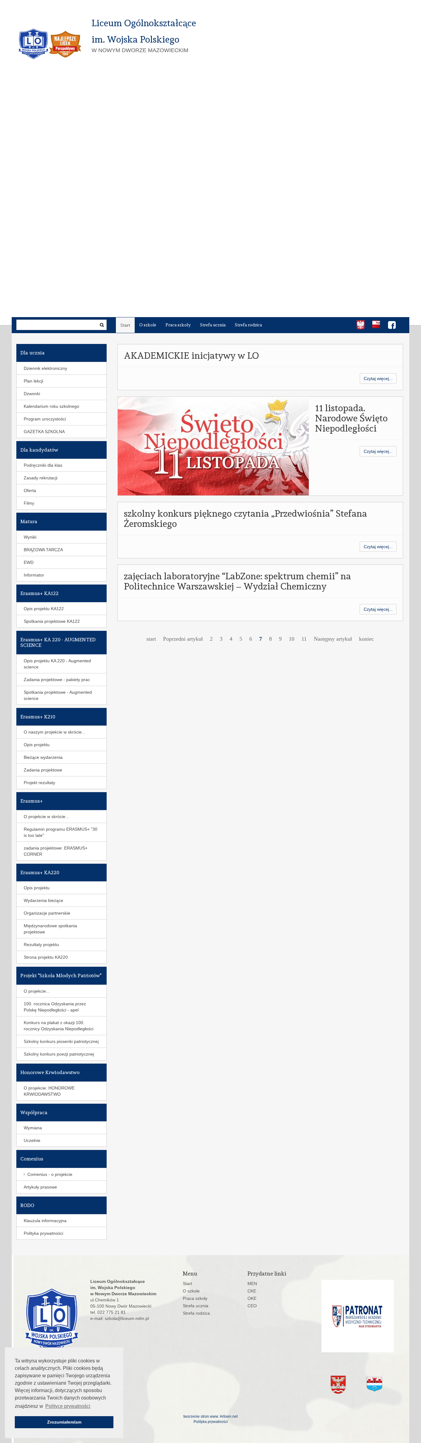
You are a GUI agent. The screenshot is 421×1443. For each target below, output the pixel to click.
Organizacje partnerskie (47, 913)
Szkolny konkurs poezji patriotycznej (59, 1054)
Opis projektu (37, 744)
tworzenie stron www (200, 1416)
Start (125, 325)
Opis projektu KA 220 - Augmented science (57, 663)
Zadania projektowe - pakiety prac (57, 679)
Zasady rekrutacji (40, 477)
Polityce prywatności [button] (67, 1406)
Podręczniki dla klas (43, 465)
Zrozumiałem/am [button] (64, 1422)
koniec (366, 639)
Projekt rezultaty (39, 782)
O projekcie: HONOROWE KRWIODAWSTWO (49, 1091)
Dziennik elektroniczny (45, 368)
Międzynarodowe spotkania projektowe (50, 928)
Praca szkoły (178, 324)
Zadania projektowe (43, 769)
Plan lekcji (33, 380)
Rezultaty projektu (41, 944)
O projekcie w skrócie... (46, 816)
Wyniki (30, 537)
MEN (252, 1283)
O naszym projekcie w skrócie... (54, 732)
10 (291, 639)
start (151, 639)
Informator (34, 575)
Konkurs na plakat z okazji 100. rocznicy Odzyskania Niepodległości (58, 1025)
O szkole (147, 324)
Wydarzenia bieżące (43, 900)
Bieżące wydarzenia (43, 757)
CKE (251, 1290)
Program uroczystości (45, 418)
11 (304, 639)
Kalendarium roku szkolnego (51, 406)
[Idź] (102, 325)
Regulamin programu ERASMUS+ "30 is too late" (60, 832)
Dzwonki (32, 393)
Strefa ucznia (213, 324)
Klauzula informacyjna (45, 1220)
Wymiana (33, 1127)
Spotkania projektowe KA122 (52, 621)
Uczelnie (32, 1140)
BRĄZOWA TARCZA (43, 549)
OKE (251, 1298)
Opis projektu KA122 (44, 608)
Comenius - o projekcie (49, 1174)
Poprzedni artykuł (183, 639)
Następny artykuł (333, 639)
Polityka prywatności (43, 1233)
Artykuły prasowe (40, 1187)
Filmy (29, 503)
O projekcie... (37, 991)
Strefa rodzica (248, 324)
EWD (29, 562)
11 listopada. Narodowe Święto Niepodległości (351, 418)
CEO (252, 1305)
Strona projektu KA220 (46, 957)
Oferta (30, 490)
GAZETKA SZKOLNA (44, 431)
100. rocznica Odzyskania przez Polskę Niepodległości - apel (55, 1006)
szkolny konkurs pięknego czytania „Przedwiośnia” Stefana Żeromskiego (245, 518)
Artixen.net (229, 1416)
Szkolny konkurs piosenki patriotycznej (61, 1041)
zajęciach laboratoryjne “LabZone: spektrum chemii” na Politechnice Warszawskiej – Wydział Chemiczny (237, 581)
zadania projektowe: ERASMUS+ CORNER (56, 851)
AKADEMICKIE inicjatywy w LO (191, 355)
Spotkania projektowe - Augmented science (58, 695)
